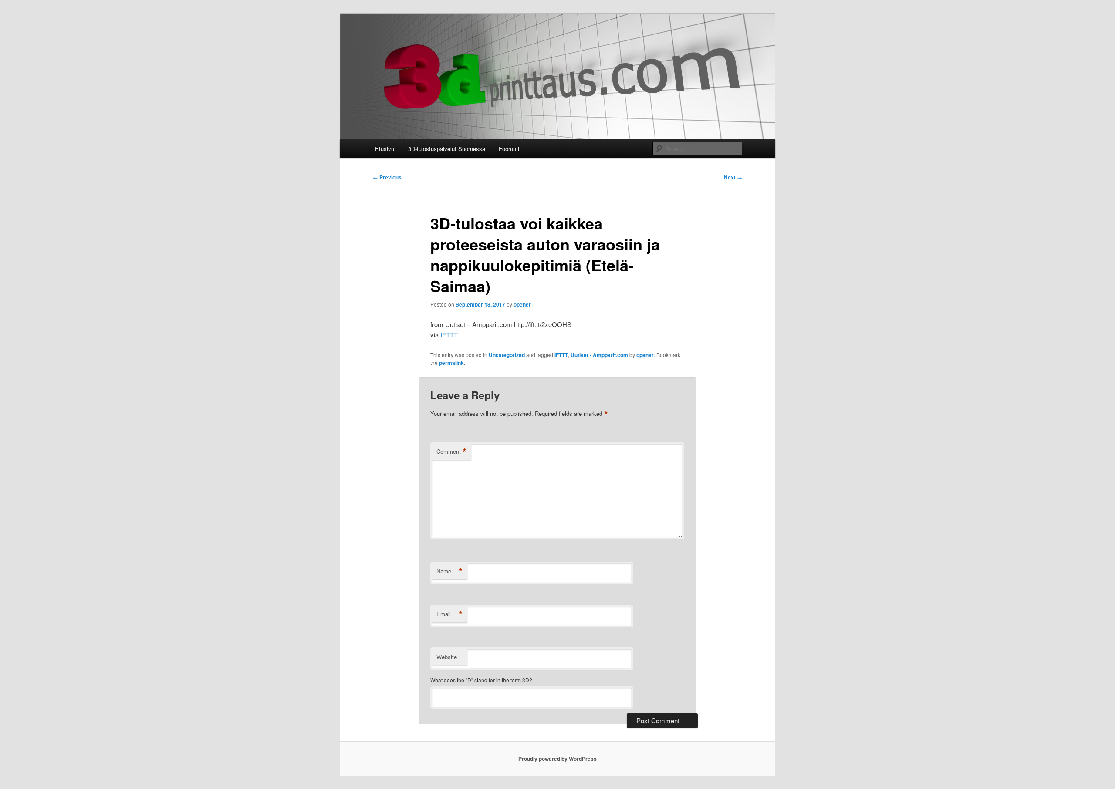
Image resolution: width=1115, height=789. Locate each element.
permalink (451, 363)
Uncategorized (507, 355)
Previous (387, 177)
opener (522, 304)
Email (449, 614)
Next (733, 177)
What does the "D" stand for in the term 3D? (481, 680)
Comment (451, 452)
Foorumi (509, 149)
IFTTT (449, 334)
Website (446, 657)
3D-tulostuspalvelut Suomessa (446, 149)
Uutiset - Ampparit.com (599, 355)
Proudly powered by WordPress (557, 758)
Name (449, 571)
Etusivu (384, 149)
